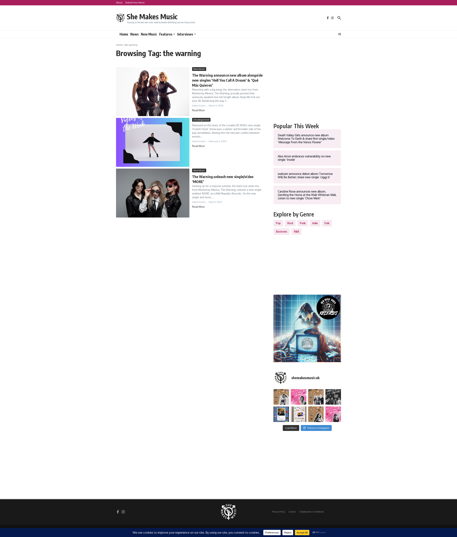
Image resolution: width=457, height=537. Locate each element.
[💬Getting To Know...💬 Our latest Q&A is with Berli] (333, 397)
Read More (198, 110)
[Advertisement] (307, 92)
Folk (327, 223)
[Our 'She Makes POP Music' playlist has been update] (333, 414)
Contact (292, 511)
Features (165, 34)
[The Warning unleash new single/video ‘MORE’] (152, 193)
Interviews (185, 34)
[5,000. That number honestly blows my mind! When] (298, 414)
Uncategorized (201, 119)
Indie (315, 223)
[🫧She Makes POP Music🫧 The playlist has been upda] (298, 397)
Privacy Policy (278, 511)
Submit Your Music (135, 2)
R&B (296, 231)
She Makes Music (152, 16)
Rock (290, 223)
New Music (149, 34)
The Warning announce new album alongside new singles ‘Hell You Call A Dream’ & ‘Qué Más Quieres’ (227, 80)
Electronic (281, 231)
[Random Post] (339, 34)
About (119, 2)
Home (124, 34)
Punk (303, 223)
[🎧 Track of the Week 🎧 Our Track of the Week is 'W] (281, 414)
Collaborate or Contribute (311, 511)
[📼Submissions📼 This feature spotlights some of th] (281, 397)
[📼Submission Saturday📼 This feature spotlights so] (316, 414)
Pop (278, 223)
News (134, 34)
